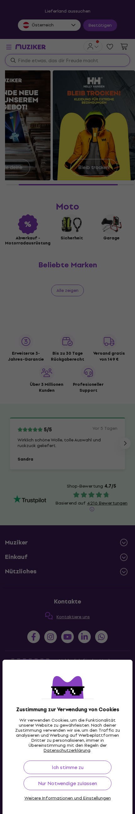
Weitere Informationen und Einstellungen (67, 798)
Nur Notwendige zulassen (67, 783)
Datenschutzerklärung (67, 750)
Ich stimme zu (68, 767)
